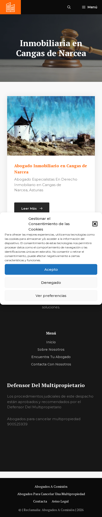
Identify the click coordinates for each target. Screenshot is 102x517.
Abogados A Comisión (51, 486)
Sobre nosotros (51, 349)
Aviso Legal (60, 501)
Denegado (51, 282)
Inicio (51, 342)
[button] (95, 224)
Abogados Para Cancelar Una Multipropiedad (51, 494)
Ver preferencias (51, 295)
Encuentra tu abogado (51, 357)
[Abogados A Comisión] (10, 7)
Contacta (40, 501)
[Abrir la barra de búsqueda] (69, 7)
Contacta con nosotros (51, 364)
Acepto (51, 269)
